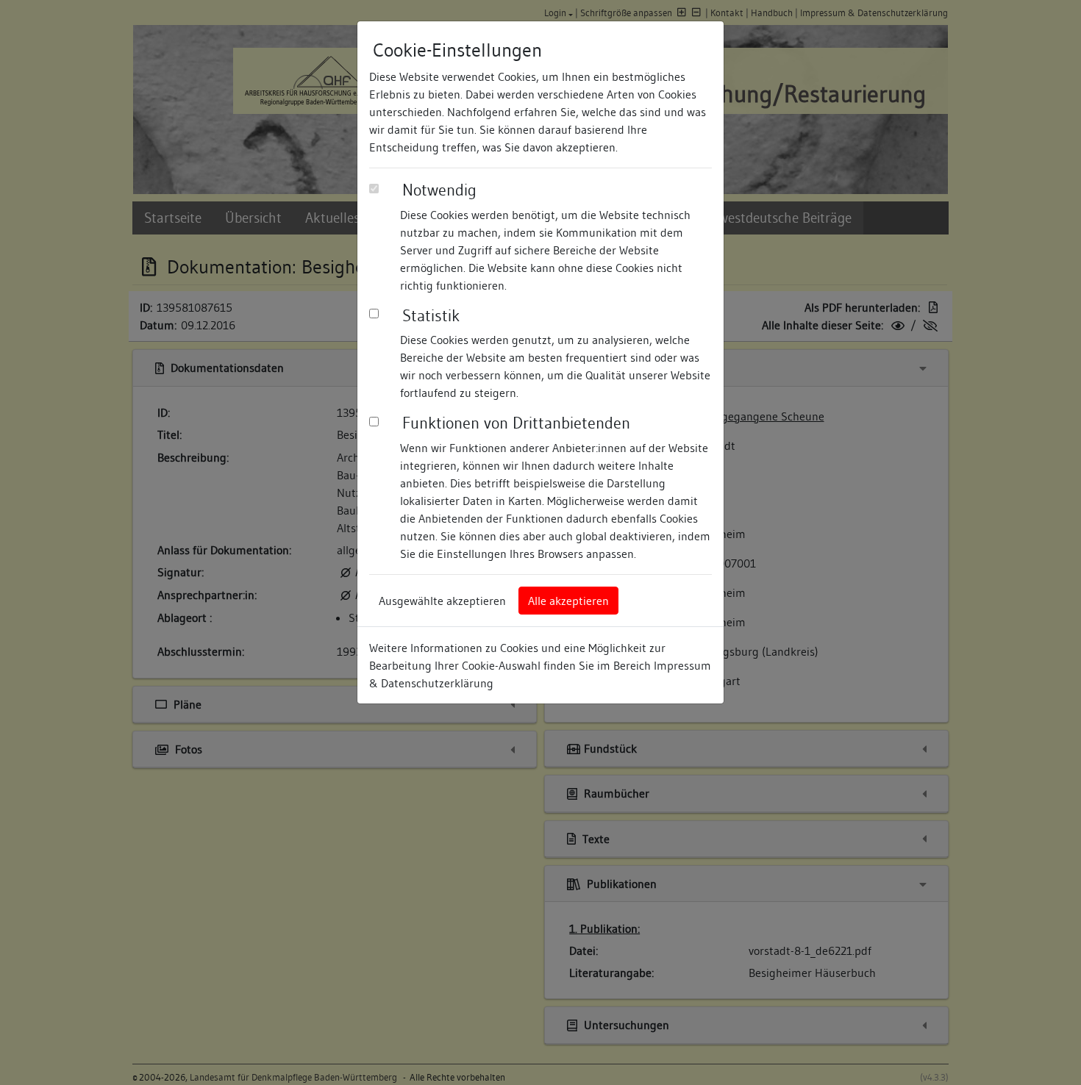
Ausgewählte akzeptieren (442, 600)
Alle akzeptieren (568, 600)
